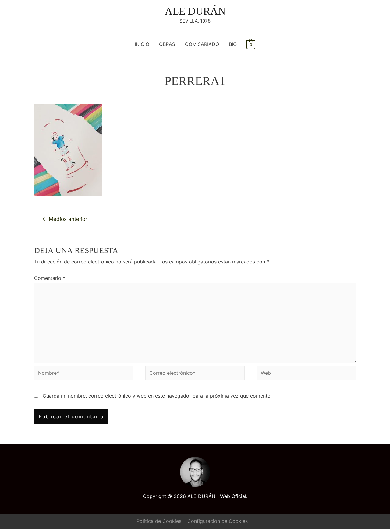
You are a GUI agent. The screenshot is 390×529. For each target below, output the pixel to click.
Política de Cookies (158, 521)
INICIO (142, 44)
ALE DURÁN (195, 11)
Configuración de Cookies (217, 521)
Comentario (49, 278)
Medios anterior (64, 219)
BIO (233, 44)
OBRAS (167, 44)
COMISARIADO (202, 44)
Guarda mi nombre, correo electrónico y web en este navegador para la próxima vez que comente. (157, 396)
